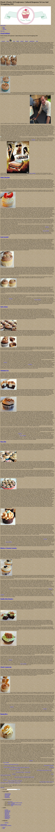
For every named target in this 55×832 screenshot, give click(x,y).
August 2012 (7, 818)
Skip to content (3, 25)
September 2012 (7, 817)
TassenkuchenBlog (3, 824)
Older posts (2, 787)
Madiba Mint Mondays (6, 599)
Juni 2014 (6, 809)
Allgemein (33, 139)
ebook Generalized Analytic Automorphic (15, 780)
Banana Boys (4, 714)
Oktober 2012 (7, 816)
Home (4, 27)
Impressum (4, 29)
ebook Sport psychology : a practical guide (23, 772)
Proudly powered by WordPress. (5, 825)
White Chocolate (5, 177)
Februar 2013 (7, 813)
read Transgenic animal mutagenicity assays (44, 770)
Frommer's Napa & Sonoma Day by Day (11, 764)
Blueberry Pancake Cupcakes (8, 548)
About (4, 28)
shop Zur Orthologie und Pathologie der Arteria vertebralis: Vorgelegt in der (16, 767)
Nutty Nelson (4, 306)
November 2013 (7, 810)
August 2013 (7, 812)
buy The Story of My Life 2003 (14, 769)
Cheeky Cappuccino (5, 667)
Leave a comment (32, 173)
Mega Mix (3, 441)
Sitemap (4, 827)
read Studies (5, 779)
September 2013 (7, 811)
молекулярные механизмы (48, 765)
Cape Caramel (4, 237)
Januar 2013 (7, 814)
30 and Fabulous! (5, 33)
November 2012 (7, 815)
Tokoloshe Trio (4, 370)
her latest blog (51, 767)
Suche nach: (5, 789)
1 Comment (30, 364)
